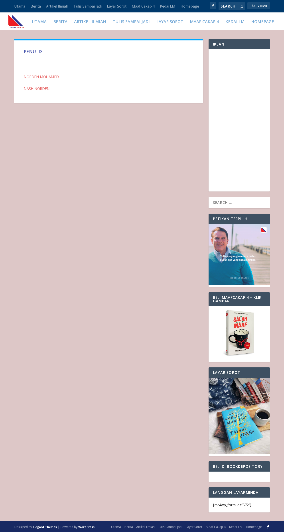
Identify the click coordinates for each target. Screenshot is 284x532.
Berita (36, 6)
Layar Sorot (116, 6)
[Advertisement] (239, 120)
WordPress (86, 527)
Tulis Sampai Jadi (87, 6)
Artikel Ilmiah (57, 6)
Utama (19, 6)
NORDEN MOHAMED (41, 76)
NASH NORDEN (37, 88)
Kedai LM (167, 6)
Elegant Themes (45, 527)
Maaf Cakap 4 (143, 6)
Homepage (190, 6)
